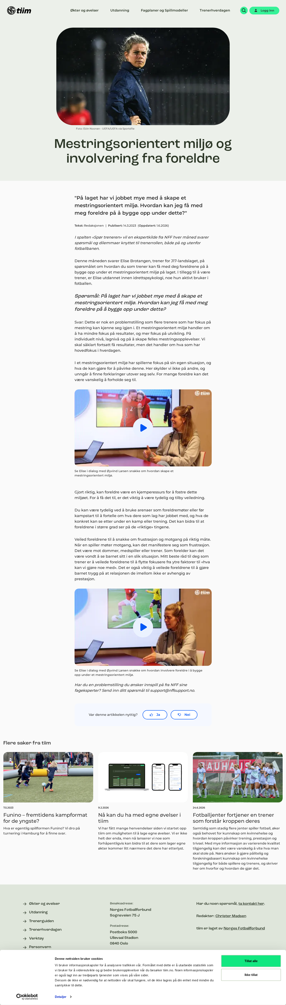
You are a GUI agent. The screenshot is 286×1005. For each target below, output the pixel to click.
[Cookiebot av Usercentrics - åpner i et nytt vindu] (27, 997)
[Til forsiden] (19, 10)
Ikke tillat (251, 974)
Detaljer (60, 997)
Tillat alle (251, 961)
